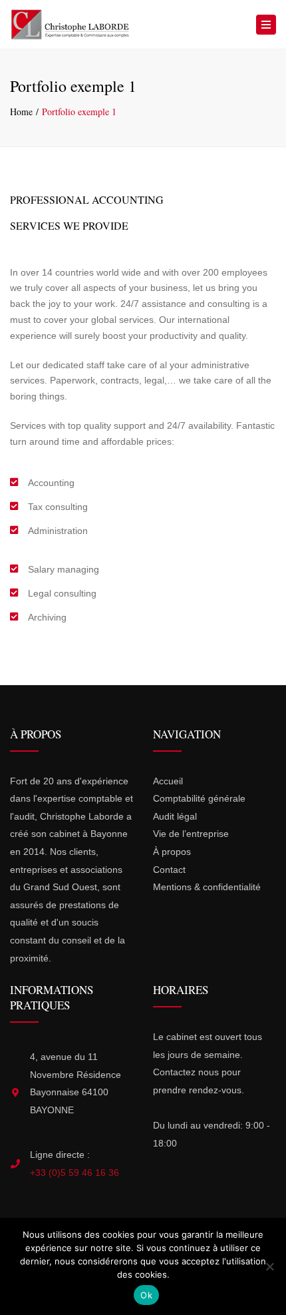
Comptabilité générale (199, 798)
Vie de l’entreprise (191, 833)
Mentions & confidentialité (207, 887)
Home (21, 111)
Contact (169, 869)
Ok (146, 1295)
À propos (172, 851)
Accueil (168, 781)
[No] (269, 1266)
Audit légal (175, 816)
